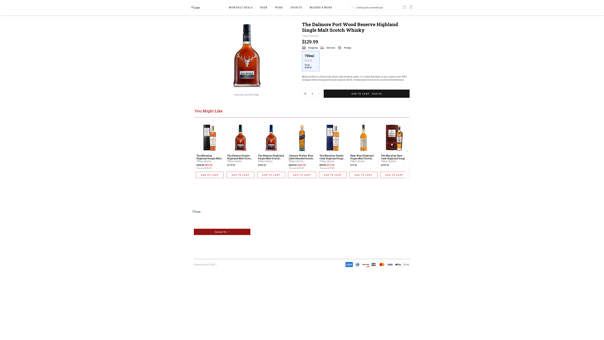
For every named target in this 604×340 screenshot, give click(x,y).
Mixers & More (321, 7)
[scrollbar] (356, 62)
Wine (279, 7)
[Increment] (319, 93)
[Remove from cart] (305, 93)
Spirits (296, 7)
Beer (264, 7)
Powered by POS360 (204, 264)
